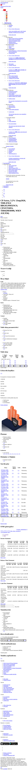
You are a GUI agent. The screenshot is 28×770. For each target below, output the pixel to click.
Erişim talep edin (9, 184)
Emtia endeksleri (12, 121)
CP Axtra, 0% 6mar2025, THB (4, 502)
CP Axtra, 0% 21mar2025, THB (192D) (5, 499)
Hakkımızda (5, 186)
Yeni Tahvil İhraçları (7, 687)
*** (1, 228)
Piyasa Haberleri (12, 138)
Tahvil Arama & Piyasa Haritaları (16, 38)
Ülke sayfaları (12, 105)
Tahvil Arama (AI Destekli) (14, 39)
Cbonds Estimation (7, 666)
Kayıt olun (8, 6)
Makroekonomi (12, 107)
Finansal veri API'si (13, 171)
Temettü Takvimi (12, 65)
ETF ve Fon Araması (13, 75)
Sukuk (10, 47)
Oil (9, 119)
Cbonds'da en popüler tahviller (9, 674)
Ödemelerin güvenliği (8, 734)
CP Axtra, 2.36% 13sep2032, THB (4, 470)
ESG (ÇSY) (11, 45)
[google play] (13, 744)
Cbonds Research (12, 140)
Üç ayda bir (5, 534)
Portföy (10, 26)
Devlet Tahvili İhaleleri (8, 689)
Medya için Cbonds (13, 141)
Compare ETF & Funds (14, 78)
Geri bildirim (6, 754)
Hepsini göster (4, 523)
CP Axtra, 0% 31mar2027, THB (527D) (5, 481)
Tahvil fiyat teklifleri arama (14, 41)
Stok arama (11, 64)
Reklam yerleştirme (7, 753)
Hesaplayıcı (5, 739)
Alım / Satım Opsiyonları (8, 688)
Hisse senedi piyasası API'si (15, 169)
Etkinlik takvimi (12, 42)
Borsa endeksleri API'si (14, 173)
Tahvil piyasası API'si (13, 168)
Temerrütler (5, 686)
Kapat (2, 7)
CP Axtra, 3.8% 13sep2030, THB (5, 515)
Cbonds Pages (12, 53)
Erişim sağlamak (4, 405)
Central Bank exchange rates (15, 95)
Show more (3, 557)
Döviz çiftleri (11, 93)
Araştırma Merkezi (13, 139)
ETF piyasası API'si (13, 170)
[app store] (5, 744)
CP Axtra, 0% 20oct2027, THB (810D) (4, 495)
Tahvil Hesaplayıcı (13, 153)
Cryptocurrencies (12, 92)
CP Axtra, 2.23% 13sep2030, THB (4, 487)
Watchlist (11, 25)
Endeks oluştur (6, 713)
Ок (1, 767)
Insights (12, 146)
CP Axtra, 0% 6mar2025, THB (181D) (4, 506)
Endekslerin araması (13, 91)
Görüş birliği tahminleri (14, 109)
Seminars (8, 146)
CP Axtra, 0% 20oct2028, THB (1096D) (4, 477)
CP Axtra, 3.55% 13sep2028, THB (4, 512)
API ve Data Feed (12, 165)
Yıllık (4, 535)
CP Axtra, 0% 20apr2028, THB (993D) (4, 491)
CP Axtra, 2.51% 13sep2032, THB (4, 484)
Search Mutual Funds (13, 77)
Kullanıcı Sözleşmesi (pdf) (9, 755)
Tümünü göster (4, 289)
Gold (10, 120)
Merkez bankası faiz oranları (15, 96)
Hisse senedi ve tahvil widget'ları (10, 699)
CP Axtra (5, 293)
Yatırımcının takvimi (13, 43)
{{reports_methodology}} (21, 529)
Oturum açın (3, 6)
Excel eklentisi (12, 148)
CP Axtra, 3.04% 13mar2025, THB (5, 509)
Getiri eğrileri (11, 48)
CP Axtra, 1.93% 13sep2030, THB (4, 473)
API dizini (11, 166)
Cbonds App (11, 150)
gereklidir (5, 768)
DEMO (7, 178)
